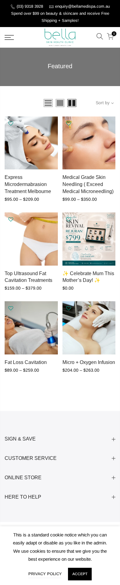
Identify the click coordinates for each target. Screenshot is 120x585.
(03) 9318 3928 (30, 6)
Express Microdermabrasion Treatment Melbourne (28, 184)
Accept (79, 574)
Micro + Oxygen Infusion (88, 362)
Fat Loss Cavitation (26, 362)
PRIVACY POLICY (45, 573)
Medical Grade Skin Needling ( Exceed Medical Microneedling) (88, 184)
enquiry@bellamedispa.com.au (82, 6)
